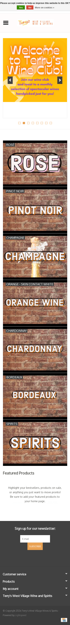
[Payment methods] (63, 619)
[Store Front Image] (35, 70)
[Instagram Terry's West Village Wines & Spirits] (42, 557)
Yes (21, 7)
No (29, 7)
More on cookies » (44, 7)
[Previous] (10, 80)
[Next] (59, 80)
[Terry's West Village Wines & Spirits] (41, 22)
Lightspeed (20, 615)
